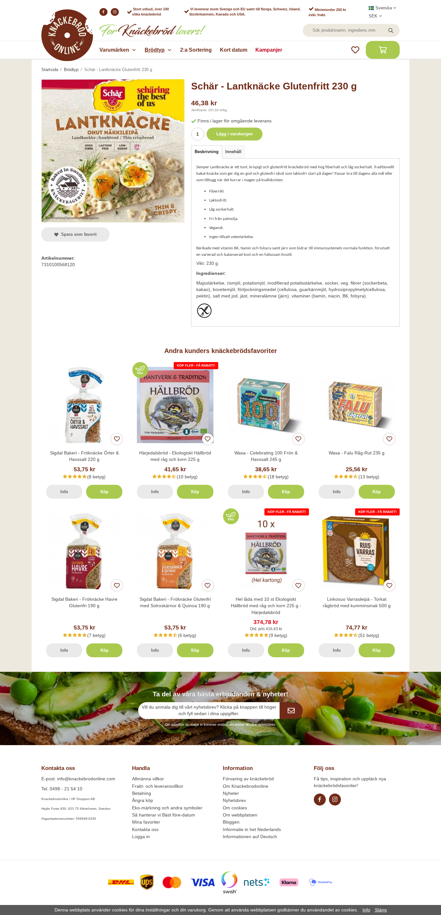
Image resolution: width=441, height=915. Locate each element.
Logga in (141, 836)
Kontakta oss (145, 829)
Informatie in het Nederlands (252, 829)
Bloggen (231, 822)
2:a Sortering (196, 50)
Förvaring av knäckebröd (248, 778)
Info (64, 491)
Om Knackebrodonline (245, 786)
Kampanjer (268, 50)
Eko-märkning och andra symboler (167, 807)
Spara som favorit (77, 234)
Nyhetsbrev (234, 800)
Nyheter (231, 793)
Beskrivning (207, 151)
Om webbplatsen (240, 814)
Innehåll (233, 151)
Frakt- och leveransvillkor (157, 786)
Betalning (141, 793)
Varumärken (114, 50)
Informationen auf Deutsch (250, 836)
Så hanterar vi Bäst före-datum (163, 814)
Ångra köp (142, 800)
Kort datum (233, 50)
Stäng (381, 909)
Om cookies (235, 807)
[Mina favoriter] (355, 50)
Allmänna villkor (148, 778)
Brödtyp (155, 50)
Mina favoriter (146, 822)
